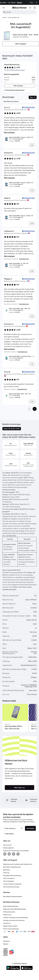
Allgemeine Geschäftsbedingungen (14, 909)
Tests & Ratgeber (8, 881)
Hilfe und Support (8, 878)
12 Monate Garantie (9, 912)
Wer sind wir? (7, 845)
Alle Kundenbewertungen (11, 887)
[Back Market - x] (18, 854)
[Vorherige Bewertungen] (29, 409)
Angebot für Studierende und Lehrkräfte (16, 851)
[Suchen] (4, 12)
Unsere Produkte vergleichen (12, 884)
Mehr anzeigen (9, 132)
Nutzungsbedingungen (10, 906)
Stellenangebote (8, 848)
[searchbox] (21, 12)
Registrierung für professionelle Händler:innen (17, 864)
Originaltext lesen (24, 259)
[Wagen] (35, 8)
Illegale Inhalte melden (10, 926)
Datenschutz (7, 915)
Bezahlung (6, 870)
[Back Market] (19, 7)
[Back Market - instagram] (4, 854)
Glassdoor (6, 941)
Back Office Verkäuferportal (12, 867)
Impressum (6, 923)
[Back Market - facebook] (13, 854)
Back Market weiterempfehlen (12, 896)
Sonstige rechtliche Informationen (14, 920)
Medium (5, 944)
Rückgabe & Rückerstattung (12, 875)
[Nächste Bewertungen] (35, 409)
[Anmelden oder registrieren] (30, 8)
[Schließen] (36, 2)
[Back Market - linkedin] (9, 854)
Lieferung (6, 873)
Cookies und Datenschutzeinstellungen (15, 917)
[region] (19, 718)
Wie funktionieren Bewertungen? (15, 90)
